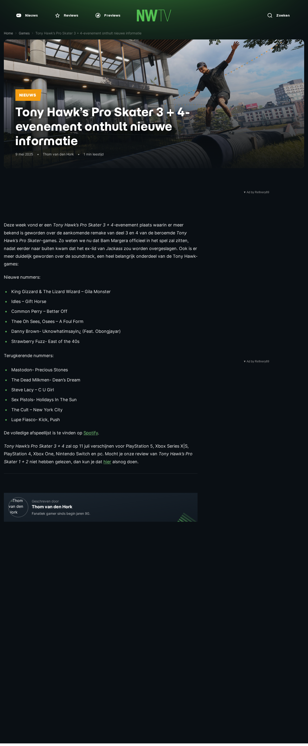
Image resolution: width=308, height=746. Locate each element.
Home (8, 33)
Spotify (90, 432)
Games (24, 33)
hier (107, 461)
